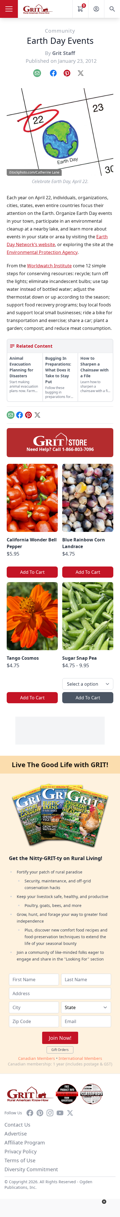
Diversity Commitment (31, 1169)
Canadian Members (36, 1058)
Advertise (15, 1133)
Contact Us (17, 1124)
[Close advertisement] (104, 1201)
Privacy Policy (20, 1151)
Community (60, 30)
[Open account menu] (96, 9)
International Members (80, 1058)
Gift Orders (60, 1049)
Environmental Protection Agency (42, 252)
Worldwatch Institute (49, 266)
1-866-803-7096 (78, 449)
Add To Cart (32, 572)
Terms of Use (19, 1160)
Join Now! (60, 1037)
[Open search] (112, 9)
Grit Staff (63, 53)
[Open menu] (9, 9)
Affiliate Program (24, 1142)
